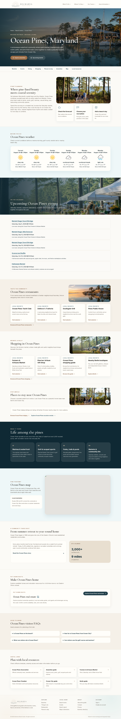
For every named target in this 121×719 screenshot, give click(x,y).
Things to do (44, 705)
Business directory (83, 709)
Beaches (43, 702)
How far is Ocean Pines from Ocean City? (77, 633)
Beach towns (19, 30)
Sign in (97, 702)
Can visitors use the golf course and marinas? (79, 640)
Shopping (38, 69)
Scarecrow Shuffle (18, 253)
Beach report (63, 707)
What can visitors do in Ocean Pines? (26, 640)
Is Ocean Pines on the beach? (23, 633)
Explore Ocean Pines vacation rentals (42, 415)
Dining (30, 69)
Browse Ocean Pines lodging (18, 415)
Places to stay (48, 69)
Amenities (59, 69)
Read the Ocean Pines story (38, 553)
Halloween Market (18, 264)
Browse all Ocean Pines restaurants (21, 325)
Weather (14, 69)
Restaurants (44, 707)
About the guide (82, 702)
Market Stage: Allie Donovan (22, 232)
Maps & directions (64, 709)
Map (67, 69)
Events (22, 69)
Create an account (101, 705)
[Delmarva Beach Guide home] (21, 4)
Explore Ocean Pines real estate (94, 593)
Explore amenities (20, 57)
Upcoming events (38, 57)
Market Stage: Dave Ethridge (22, 221)
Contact (80, 705)
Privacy (80, 707)
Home (12, 30)
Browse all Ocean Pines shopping (20, 379)
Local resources (76, 69)
